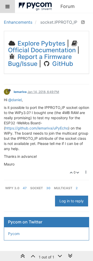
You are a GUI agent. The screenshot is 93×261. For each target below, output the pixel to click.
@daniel (15, 100)
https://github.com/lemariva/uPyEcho (36, 128)
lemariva (20, 92)
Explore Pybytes (40, 43)
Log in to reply (71, 201)
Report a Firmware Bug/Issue (40, 60)
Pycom (14, 233)
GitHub (62, 63)
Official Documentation (42, 50)
